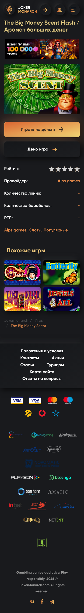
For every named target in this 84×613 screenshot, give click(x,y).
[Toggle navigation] (74, 9)
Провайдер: (16, 180)
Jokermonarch (16, 320)
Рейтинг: (12, 168)
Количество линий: (22, 193)
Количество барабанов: (28, 205)
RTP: (8, 217)
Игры (39, 320)
